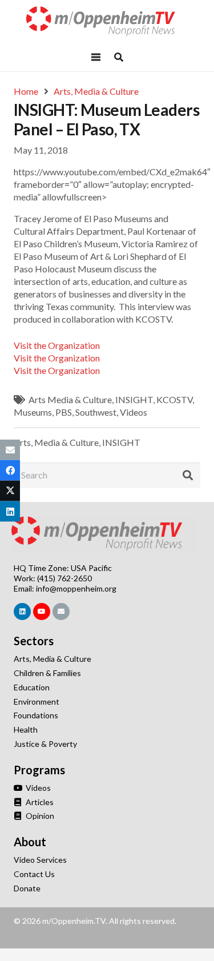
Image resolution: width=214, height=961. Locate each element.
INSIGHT (134, 399)
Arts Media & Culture (70, 399)
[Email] (61, 611)
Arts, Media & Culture (56, 442)
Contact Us (34, 874)
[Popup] (118, 57)
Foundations (36, 715)
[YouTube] (41, 611)
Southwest (95, 412)
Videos (133, 412)
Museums (33, 412)
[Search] (188, 475)
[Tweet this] (10, 491)
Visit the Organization (57, 345)
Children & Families (47, 673)
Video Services (40, 860)
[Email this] (10, 449)
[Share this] (10, 470)
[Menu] (96, 57)
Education (32, 687)
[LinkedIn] (22, 611)
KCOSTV (174, 399)
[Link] (107, 21)
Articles (39, 802)
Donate (27, 888)
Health (26, 729)
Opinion (39, 816)
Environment (36, 701)
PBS (63, 412)
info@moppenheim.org (76, 588)
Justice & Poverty (45, 744)
